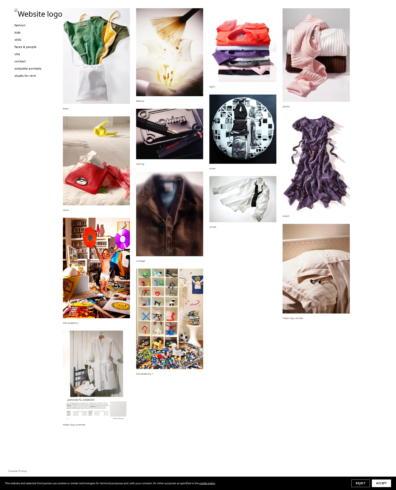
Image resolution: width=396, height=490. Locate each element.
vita (17, 54)
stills (17, 39)
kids (17, 32)
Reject (360, 483)
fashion (20, 25)
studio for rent (25, 75)
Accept (381, 483)
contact (20, 61)
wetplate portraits (27, 68)
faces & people (25, 47)
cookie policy (207, 483)
